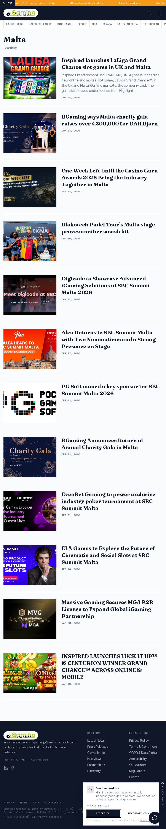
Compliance (64, 24)
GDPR (36, 802)
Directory (94, 771)
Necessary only (138, 813)
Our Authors (138, 765)
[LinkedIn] (5, 768)
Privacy (8, 802)
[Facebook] (12, 768)
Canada (107, 24)
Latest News (15, 24)
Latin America (127, 24)
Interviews (151, 24)
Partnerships (96, 765)
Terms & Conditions (143, 746)
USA (94, 24)
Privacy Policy (139, 740)
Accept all (103, 813)
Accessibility (138, 759)
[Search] (149, 13)
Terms (23, 802)
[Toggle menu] (159, 13)
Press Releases (40, 24)
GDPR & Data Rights (143, 752)
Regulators (137, 771)
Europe (82, 24)
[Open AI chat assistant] (155, 818)
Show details (99, 805)
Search (134, 777)
